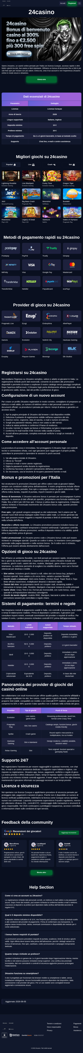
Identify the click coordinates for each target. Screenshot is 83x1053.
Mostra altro (41, 872)
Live (29, 164)
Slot (70, 164)
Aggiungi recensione (68, 833)
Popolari (9, 164)
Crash (50, 164)
